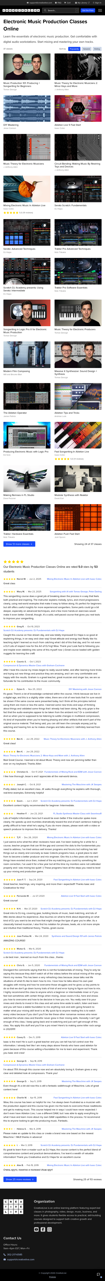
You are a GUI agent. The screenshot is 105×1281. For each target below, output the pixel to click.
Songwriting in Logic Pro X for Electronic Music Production (25, 331)
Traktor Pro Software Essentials (71, 287)
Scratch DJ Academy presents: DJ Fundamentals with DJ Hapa (33, 630)
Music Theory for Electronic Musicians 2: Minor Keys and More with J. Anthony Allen (44, 755)
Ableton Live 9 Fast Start (68, 125)
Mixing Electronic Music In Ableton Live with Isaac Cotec (74, 579)
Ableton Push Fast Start (67, 534)
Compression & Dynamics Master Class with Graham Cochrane (34, 665)
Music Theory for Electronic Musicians (23, 163)
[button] (98, 1274)
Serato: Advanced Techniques (19, 248)
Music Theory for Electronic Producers (75, 329)
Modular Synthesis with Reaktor (71, 495)
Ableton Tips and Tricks (67, 412)
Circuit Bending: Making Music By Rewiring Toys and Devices (77, 165)
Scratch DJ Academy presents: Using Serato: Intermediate (23, 289)
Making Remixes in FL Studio (18, 495)
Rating (97, 48)
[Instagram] (49, 1229)
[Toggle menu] (100, 10)
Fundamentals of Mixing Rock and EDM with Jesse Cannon (73, 772)
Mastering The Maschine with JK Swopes (82, 784)
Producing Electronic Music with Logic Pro (25, 451)
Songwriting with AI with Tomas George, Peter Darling (76, 591)
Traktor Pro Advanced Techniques (73, 248)
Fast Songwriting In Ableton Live (72, 451)
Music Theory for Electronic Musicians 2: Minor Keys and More (76, 84)
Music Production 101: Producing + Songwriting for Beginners (21, 84)
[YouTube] (36, 1229)
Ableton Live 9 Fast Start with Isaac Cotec (81, 896)
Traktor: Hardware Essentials (18, 534)
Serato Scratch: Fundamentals (71, 205)
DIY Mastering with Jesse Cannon (85, 689)
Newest (86, 48)
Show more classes (18, 544)
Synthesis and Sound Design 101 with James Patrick (77, 936)
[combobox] (60, 10)
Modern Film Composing (16, 371)
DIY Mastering (10, 125)
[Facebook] (42, 1229)
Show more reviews (18, 1179)
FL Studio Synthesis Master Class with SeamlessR (77, 813)
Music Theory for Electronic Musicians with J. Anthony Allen (73, 739)
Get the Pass (88, 10)
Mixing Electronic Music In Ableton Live (24, 205)
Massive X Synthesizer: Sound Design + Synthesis (76, 372)
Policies (52, 1277)
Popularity (74, 48)
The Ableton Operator (15, 412)
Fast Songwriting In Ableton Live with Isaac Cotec (78, 879)
